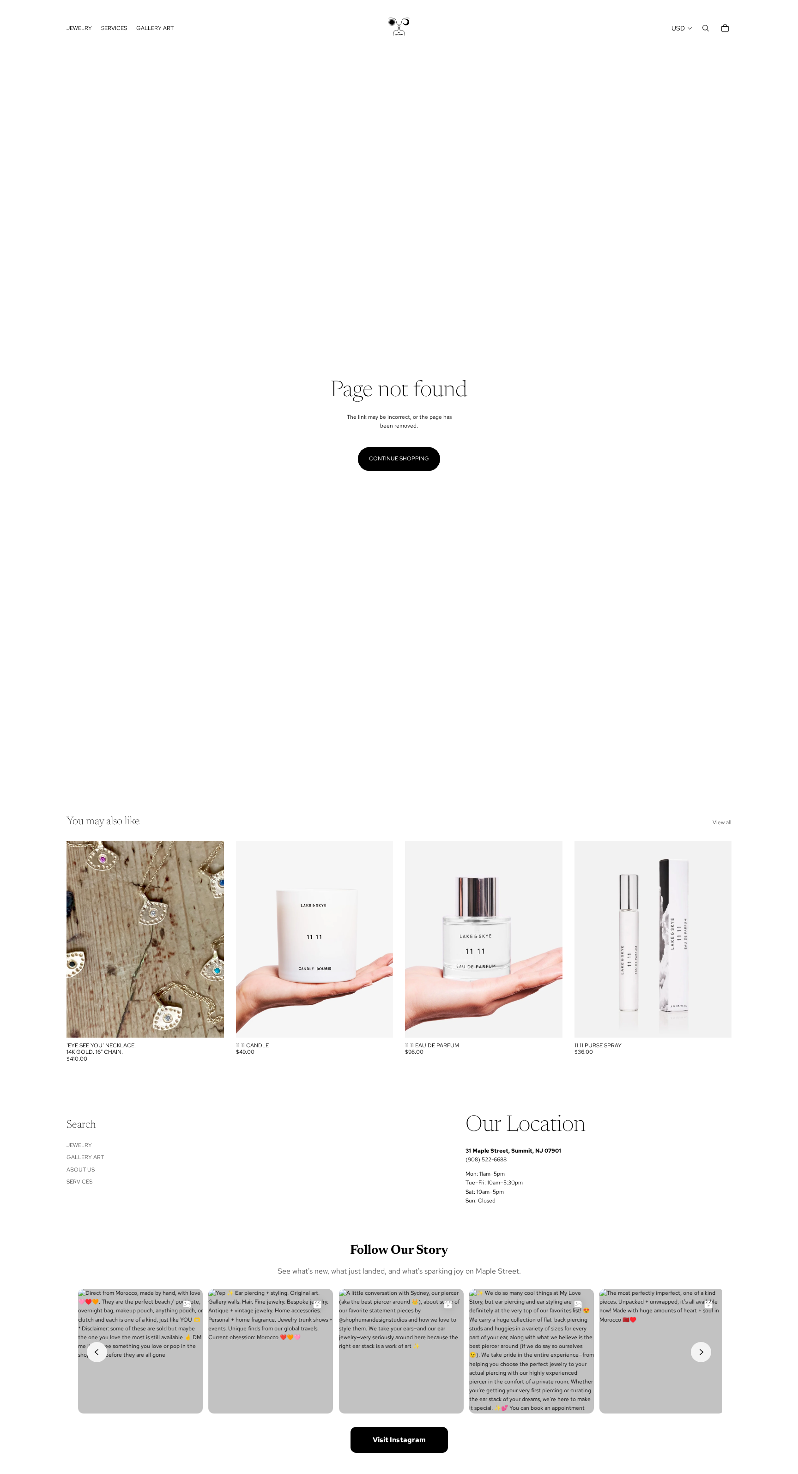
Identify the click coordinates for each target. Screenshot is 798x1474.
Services (79, 1181)
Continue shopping (399, 458)
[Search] (705, 28)
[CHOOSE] (209, 1023)
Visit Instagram (399, 1439)
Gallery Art (85, 1157)
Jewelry (79, 1145)
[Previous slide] (80, 939)
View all (722, 822)
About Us (80, 1169)
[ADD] (378, 1023)
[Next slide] (210, 939)
